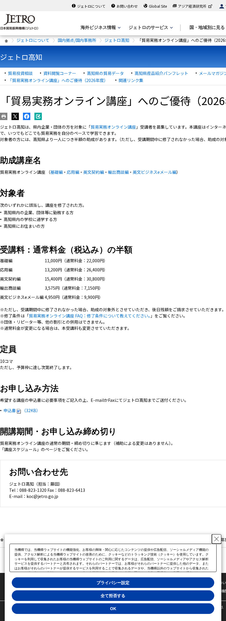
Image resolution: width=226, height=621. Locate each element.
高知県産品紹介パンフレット (161, 73)
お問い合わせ (127, 6)
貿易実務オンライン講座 (113, 127)
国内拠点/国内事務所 (77, 40)
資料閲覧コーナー (59, 73)
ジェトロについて (91, 6)
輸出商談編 (118, 172)
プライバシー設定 (113, 582)
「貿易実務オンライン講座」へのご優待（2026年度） (58, 80)
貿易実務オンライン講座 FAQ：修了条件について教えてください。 (89, 316)
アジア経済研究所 (192, 6)
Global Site (158, 6)
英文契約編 (93, 172)
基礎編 (56, 172)
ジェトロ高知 (116, 40)
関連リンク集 (131, 80)
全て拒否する (113, 595)
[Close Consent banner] (216, 539)
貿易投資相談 (20, 73)
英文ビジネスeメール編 (154, 172)
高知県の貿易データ (105, 73)
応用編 (73, 172)
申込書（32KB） (22, 410)
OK (113, 608)
